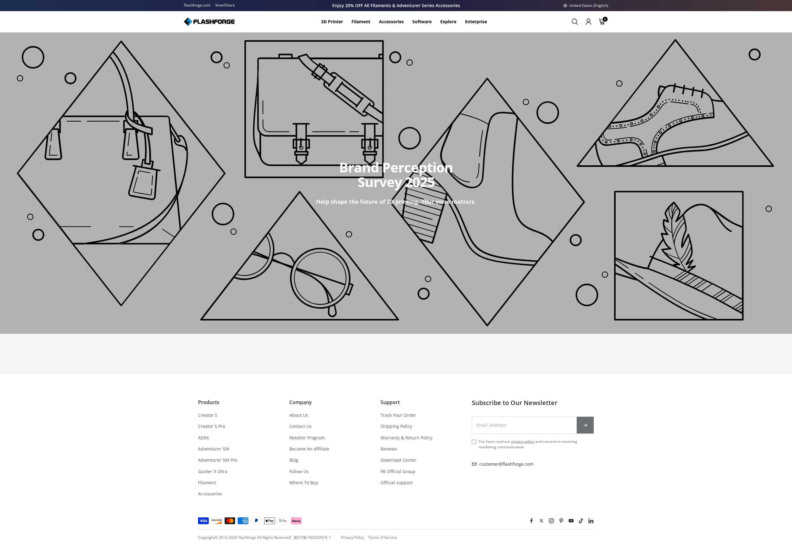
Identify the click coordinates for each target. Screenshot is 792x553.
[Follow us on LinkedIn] (591, 521)
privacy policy (522, 441)
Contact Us (300, 426)
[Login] (588, 21)
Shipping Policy (396, 426)
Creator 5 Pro (211, 426)
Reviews (389, 449)
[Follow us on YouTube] (571, 521)
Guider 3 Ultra (212, 471)
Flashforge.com (197, 5)
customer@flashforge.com (506, 464)
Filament (207, 483)
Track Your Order (398, 415)
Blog (293, 460)
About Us (298, 415)
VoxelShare (225, 5)
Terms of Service (382, 537)
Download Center (398, 460)
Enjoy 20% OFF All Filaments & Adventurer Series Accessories (396, 5)
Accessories (210, 494)
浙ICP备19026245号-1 (312, 537)
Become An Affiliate (309, 449)
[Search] (575, 21)
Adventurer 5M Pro (217, 460)
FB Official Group (398, 471)
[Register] (585, 425)
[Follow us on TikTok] (581, 521)
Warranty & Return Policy (407, 438)
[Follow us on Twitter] (541, 521)
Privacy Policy (352, 537)
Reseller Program (307, 438)
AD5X (203, 438)
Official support (397, 483)
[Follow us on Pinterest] (561, 521)
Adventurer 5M (213, 449)
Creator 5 (207, 415)
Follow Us (299, 471)
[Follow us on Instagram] (551, 521)
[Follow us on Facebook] (531, 521)
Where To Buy (303, 483)
